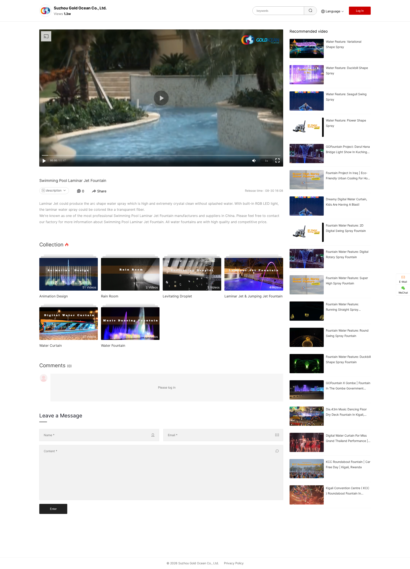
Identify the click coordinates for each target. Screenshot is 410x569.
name (49, 435)
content (50, 451)
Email (172, 435)
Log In (360, 10)
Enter (53, 508)
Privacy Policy (234, 563)
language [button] (333, 11)
